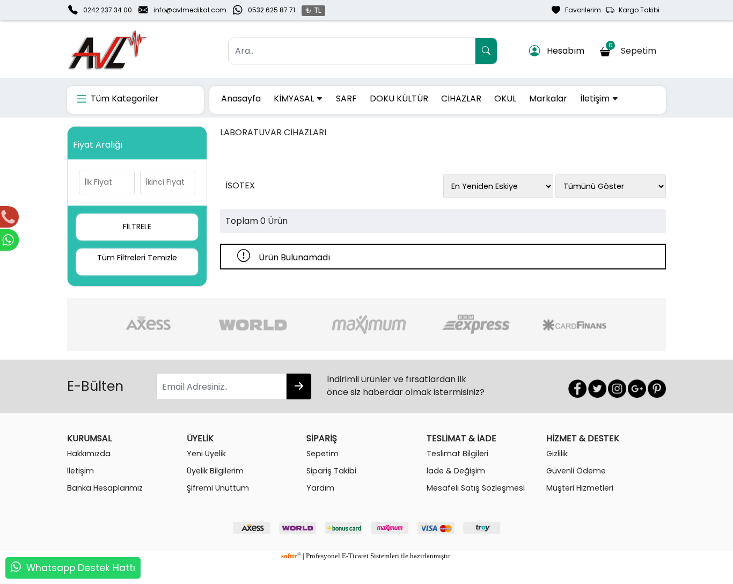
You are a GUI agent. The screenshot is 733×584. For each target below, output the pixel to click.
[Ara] (486, 51)
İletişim (596, 98)
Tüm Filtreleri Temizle (137, 257)
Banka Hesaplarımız (105, 488)
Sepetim (635, 49)
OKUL (505, 98)
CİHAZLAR (461, 98)
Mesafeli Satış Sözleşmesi (476, 488)
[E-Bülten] (299, 386)
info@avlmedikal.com (189, 9)
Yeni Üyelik (206, 453)
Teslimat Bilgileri (457, 453)
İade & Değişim (456, 470)
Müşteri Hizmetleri (579, 488)
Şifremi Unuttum (218, 488)
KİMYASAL (295, 98)
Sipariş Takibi (331, 470)
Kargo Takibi (636, 9)
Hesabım (562, 51)
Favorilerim (580, 9)
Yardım (320, 488)
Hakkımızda (89, 453)
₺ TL (313, 10)
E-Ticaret (355, 556)
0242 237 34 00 (107, 9)
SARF (346, 98)
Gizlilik (557, 453)
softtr (291, 556)
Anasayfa (241, 98)
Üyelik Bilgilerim (215, 470)
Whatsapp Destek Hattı (80, 567)
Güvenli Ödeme (576, 470)
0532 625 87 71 (271, 9)
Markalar (548, 98)
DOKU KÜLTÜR (399, 98)
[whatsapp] (16, 567)
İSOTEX (240, 185)
